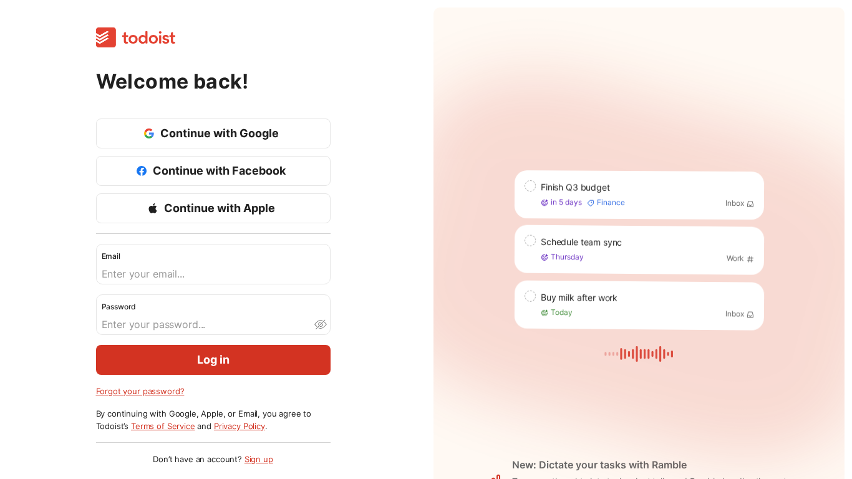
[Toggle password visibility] (319, 324)
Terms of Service (163, 426)
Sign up (258, 459)
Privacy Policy (239, 426)
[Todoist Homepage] (135, 38)
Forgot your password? (140, 391)
